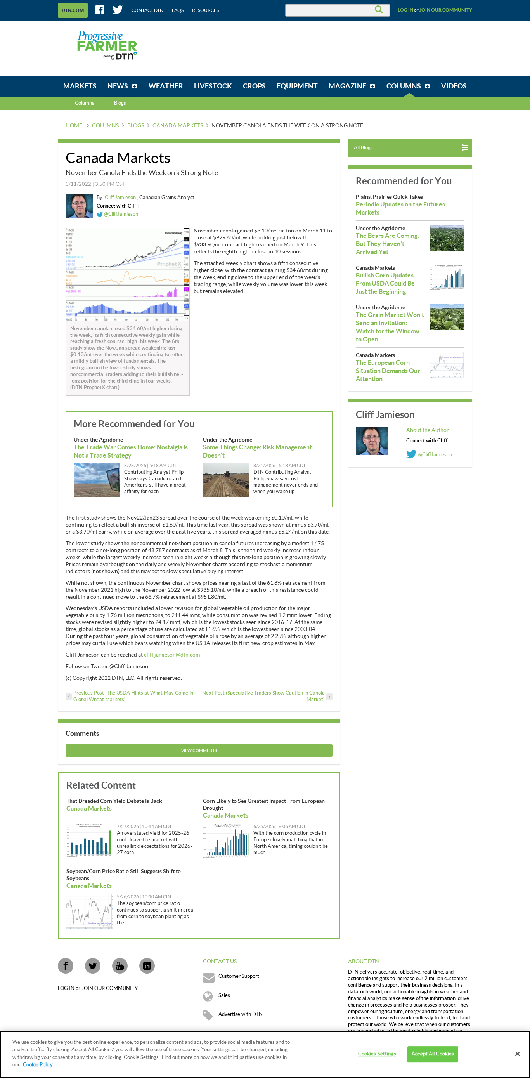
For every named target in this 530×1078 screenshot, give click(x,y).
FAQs (178, 10)
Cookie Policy (38, 1065)
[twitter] (92, 966)
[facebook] (65, 966)
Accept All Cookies (433, 1054)
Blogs (135, 125)
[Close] (517, 1053)
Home (74, 125)
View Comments (199, 751)
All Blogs (363, 148)
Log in (405, 10)
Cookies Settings (377, 1054)
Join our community (445, 10)
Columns (84, 103)
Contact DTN (147, 10)
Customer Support (238, 976)
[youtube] (120, 966)
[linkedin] (147, 966)
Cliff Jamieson (121, 197)
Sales (224, 995)
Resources (205, 10)
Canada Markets (177, 125)
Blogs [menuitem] (120, 103)
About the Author (427, 430)
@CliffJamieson (120, 214)
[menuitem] (80, 86)
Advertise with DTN (240, 1014)
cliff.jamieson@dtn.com (172, 655)
